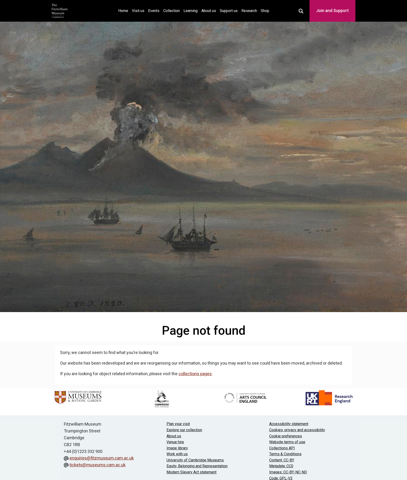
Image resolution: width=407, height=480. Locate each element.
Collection (171, 10)
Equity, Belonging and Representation (197, 466)
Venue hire (175, 442)
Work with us (177, 454)
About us (208, 10)
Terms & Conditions (285, 454)
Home (124, 10)
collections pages (195, 373)
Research (249, 10)
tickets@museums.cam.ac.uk (97, 464)
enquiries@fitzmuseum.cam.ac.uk (101, 458)
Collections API (282, 448)
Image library (177, 448)
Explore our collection (184, 430)
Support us (229, 10)
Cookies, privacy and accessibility (297, 430)
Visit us (138, 10)
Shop (265, 10)
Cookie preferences (285, 436)
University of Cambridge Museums (195, 460)
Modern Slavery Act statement (191, 472)
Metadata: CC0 (281, 466)
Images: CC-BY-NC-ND (288, 472)
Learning (190, 10)
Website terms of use (287, 442)
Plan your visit (178, 424)
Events (153, 10)
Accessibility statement (288, 424)
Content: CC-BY (281, 460)
